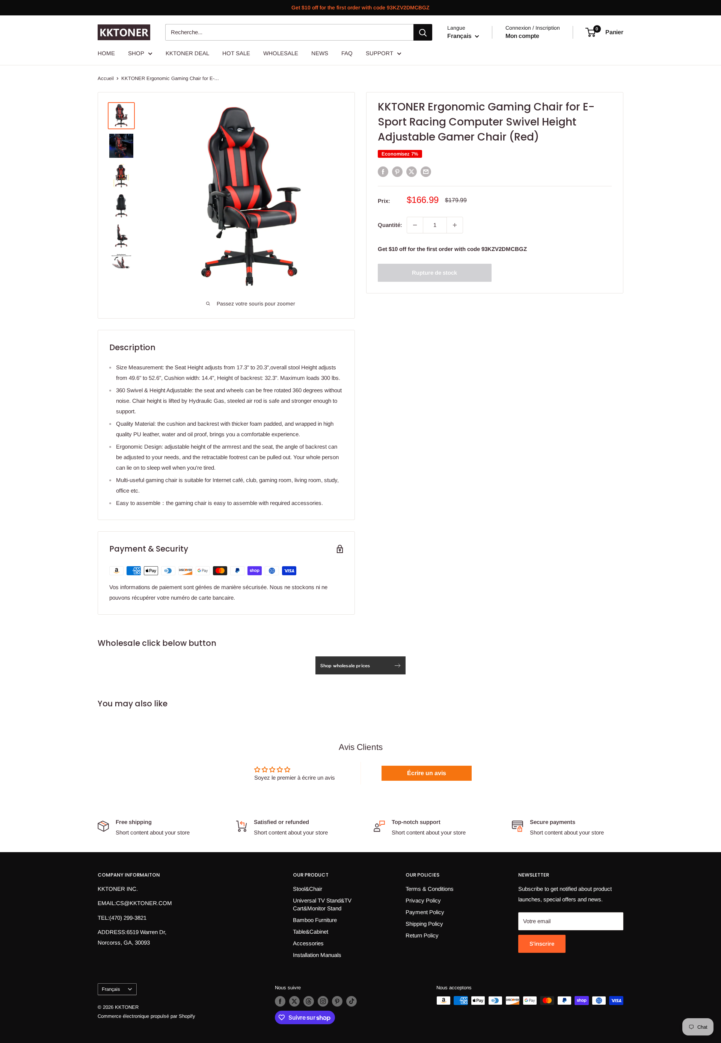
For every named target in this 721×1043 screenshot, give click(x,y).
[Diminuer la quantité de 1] (415, 225)
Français (111, 989)
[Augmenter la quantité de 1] (455, 225)
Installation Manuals (317, 955)
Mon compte (522, 36)
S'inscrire (541, 943)
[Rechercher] (422, 32)
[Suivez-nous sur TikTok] (351, 1001)
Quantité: (390, 225)
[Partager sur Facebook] (383, 171)
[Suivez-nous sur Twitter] (294, 1001)
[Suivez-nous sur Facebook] (280, 1001)
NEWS (319, 53)
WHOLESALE (280, 53)
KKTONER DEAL (187, 53)
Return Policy (422, 935)
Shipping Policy (424, 924)
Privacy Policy (423, 900)
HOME (106, 53)
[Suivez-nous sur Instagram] (323, 1001)
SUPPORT (379, 53)
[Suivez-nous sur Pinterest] (337, 1001)
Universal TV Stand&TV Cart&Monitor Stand (322, 904)
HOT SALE (236, 53)
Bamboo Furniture (315, 920)
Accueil (106, 78)
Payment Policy (425, 912)
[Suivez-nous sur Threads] (308, 1001)
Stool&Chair (307, 889)
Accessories (308, 943)
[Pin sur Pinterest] (397, 171)
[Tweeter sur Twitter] (411, 171)
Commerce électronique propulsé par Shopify (146, 1016)
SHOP (136, 53)
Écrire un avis (426, 773)
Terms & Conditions (430, 889)
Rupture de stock (434, 272)
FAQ (347, 53)
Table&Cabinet (310, 931)
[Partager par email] (426, 171)
